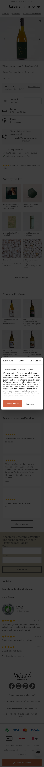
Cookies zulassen (12, 403)
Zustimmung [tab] (8, 361)
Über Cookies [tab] (35, 361)
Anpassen (30, 404)
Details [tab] (22, 361)
